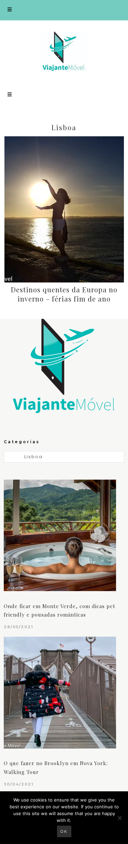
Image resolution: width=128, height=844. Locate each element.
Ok (64, 831)
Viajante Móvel (64, 51)
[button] (64, 10)
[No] (119, 817)
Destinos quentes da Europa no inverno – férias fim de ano (64, 294)
